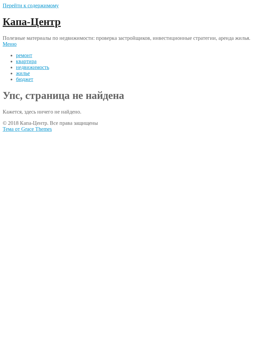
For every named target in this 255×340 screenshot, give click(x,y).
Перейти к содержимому (31, 5)
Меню (10, 44)
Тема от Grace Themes (27, 129)
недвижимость (32, 67)
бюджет (24, 79)
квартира (26, 61)
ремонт (24, 55)
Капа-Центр (32, 22)
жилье (23, 73)
